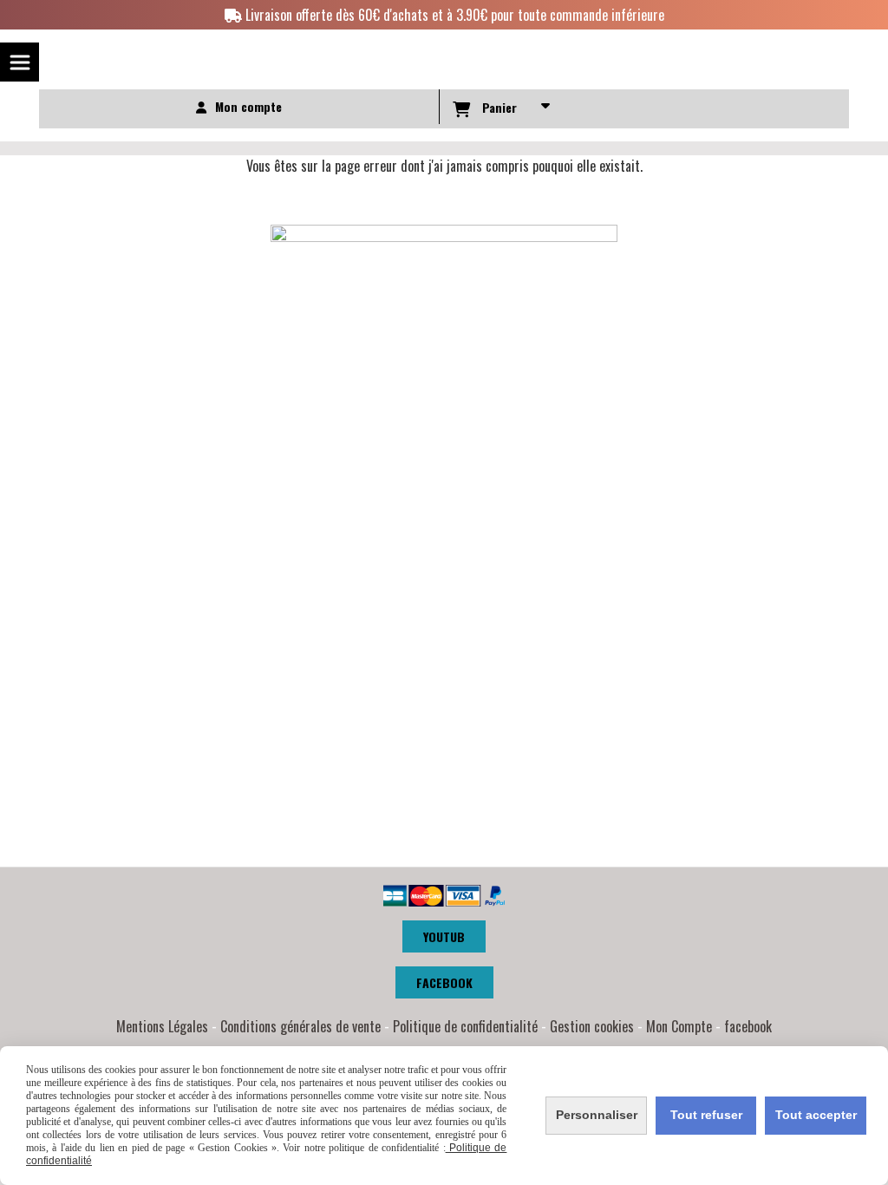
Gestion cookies (592, 1026)
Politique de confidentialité (465, 1026)
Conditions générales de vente (300, 1026)
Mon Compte (679, 1026)
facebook (748, 1026)
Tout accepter (816, 1115)
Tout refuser (706, 1115)
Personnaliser (596, 1115)
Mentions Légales (162, 1026)
